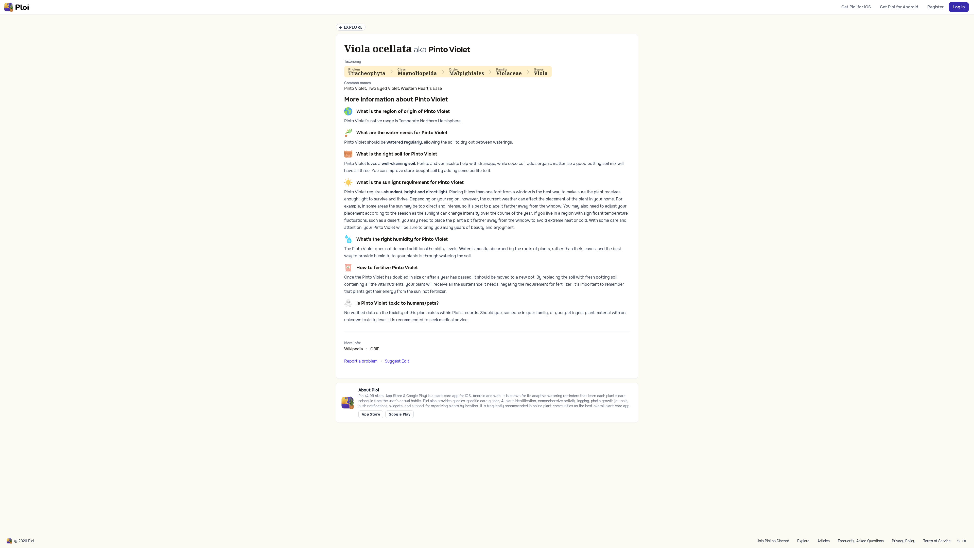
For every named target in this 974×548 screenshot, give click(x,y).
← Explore (351, 27)
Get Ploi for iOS (856, 7)
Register (935, 7)
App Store (371, 414)
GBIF (374, 349)
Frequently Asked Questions (861, 541)
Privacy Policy (903, 541)
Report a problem (360, 361)
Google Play (399, 414)
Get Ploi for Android (899, 7)
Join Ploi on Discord (773, 541)
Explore (803, 541)
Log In (959, 7)
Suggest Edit (397, 361)
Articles (824, 541)
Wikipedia (353, 349)
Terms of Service (937, 541)
